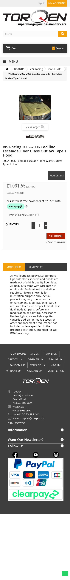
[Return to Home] (6, 69)
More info (14, 267)
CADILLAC (54, 69)
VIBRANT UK (13, 371)
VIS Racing (36, 69)
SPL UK (34, 353)
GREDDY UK (15, 359)
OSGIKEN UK (35, 359)
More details (57, 175)
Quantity (12, 224)
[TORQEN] (35, 17)
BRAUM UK (55, 359)
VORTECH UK (56, 371)
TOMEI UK (50, 353)
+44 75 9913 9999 (22, 410)
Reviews (36, 267)
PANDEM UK (17, 365)
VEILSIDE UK (37, 365)
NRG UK (55, 365)
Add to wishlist (57, 242)
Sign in (41, 3)
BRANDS (19, 69)
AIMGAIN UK (34, 371)
